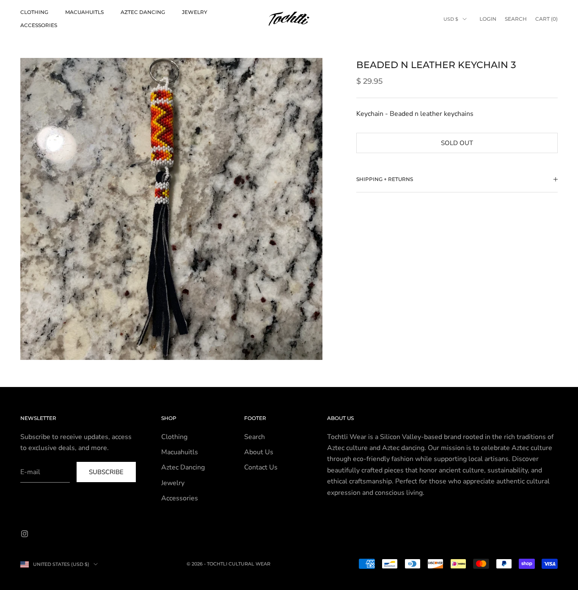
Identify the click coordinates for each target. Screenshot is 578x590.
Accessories (38, 25)
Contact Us (261, 467)
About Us (258, 452)
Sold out (457, 142)
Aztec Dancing (143, 12)
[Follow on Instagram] (24, 534)
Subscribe (106, 472)
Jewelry (194, 12)
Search (254, 437)
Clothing (34, 12)
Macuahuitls (84, 12)
